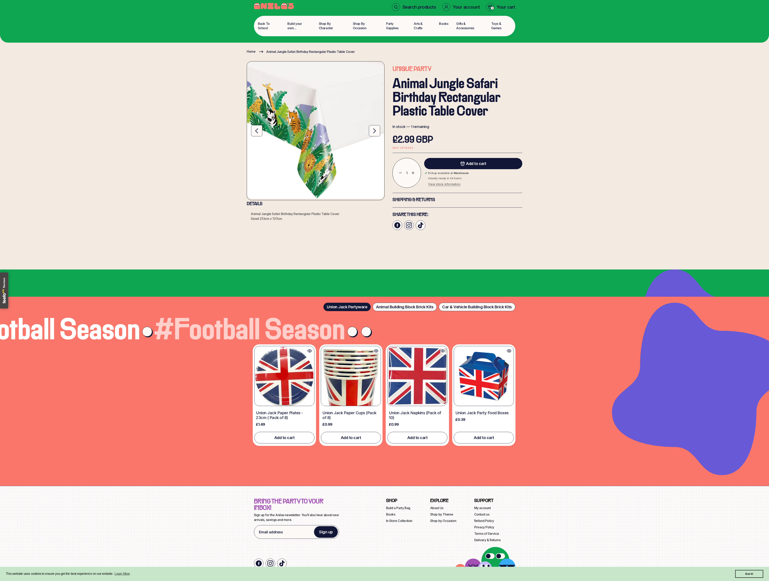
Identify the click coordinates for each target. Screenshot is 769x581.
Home (251, 51)
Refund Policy (484, 521)
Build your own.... (294, 26)
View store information (444, 184)
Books (443, 24)
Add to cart (284, 437)
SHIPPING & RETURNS (414, 200)
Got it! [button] (749, 573)
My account (482, 508)
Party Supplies (392, 26)
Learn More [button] (122, 573)
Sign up (326, 532)
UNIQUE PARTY (412, 69)
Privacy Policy (484, 527)
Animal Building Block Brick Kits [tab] (404, 307)
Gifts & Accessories (465, 26)
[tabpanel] (384, 395)
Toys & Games (496, 26)
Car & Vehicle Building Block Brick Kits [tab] (477, 307)
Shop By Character (326, 26)
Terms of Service (486, 534)
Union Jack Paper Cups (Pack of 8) (349, 415)
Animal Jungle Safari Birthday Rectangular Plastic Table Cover (310, 52)
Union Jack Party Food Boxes (482, 412)
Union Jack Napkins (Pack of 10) (415, 415)
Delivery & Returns (487, 540)
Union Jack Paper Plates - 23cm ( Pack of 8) (279, 415)
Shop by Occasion (443, 521)
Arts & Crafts (418, 26)
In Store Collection (399, 521)
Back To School (264, 26)
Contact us (481, 514)
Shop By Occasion (359, 26)
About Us (436, 508)
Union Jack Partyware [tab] (347, 307)
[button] (414, 7)
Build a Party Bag (398, 508)
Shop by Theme (441, 514)
